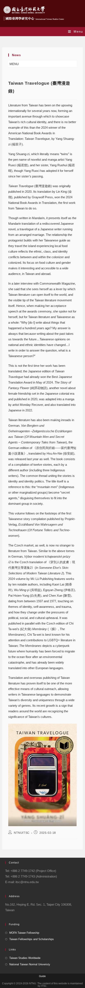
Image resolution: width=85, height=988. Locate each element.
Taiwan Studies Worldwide (24, 958)
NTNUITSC (22, 832)
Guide (42, 976)
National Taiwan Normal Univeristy (29, 964)
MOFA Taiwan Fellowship (24, 932)
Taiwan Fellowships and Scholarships (31, 939)
